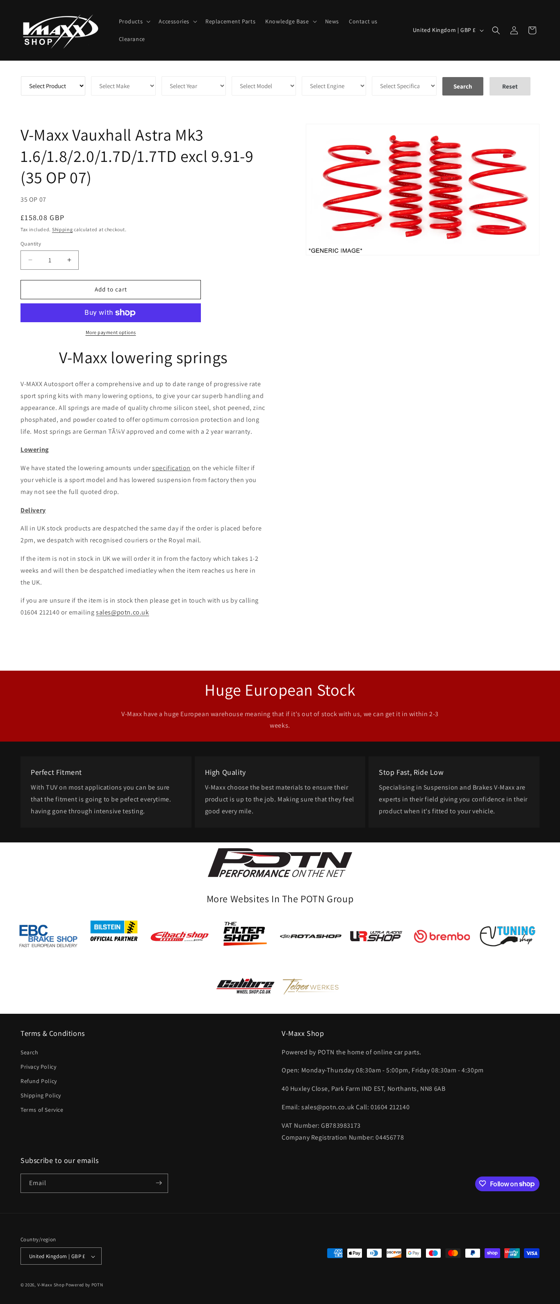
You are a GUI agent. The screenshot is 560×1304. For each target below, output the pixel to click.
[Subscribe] (159, 1182)
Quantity (30, 243)
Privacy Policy (38, 1066)
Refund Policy (38, 1080)
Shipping (62, 229)
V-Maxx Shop (51, 1285)
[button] (134, 21)
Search (29, 1052)
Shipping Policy (40, 1095)
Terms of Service (42, 1109)
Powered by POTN (84, 1285)
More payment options (111, 332)
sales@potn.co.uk (122, 612)
